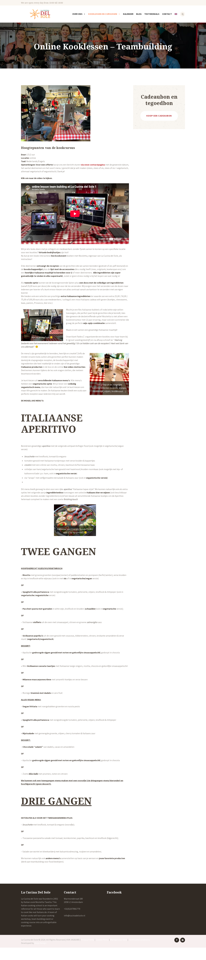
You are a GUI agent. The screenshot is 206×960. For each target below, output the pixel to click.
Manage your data (118, 939)
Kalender (128, 13)
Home (66, 41)
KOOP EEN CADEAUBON (159, 115)
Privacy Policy (87, 939)
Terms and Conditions (139, 939)
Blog (139, 13)
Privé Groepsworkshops (96, 41)
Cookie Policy (102, 939)
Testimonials (151, 13)
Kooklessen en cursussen (102, 13)
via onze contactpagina (93, 164)
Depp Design (40, 943)
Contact (167, 13)
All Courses (76, 41)
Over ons (77, 13)
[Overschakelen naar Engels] (176, 16)
